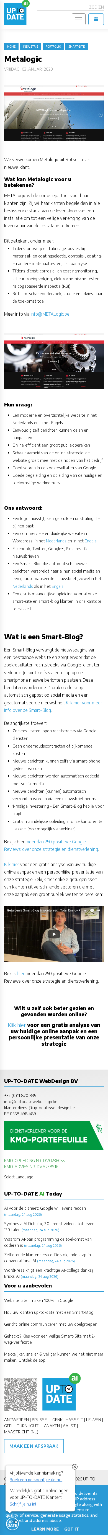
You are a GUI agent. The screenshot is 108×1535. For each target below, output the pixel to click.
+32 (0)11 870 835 (20, 1095)
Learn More (45, 1529)
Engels (90, 540)
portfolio (53, 46)
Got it (71, 1529)
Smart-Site (76, 46)
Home (11, 46)
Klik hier (11, 864)
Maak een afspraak (33, 1446)
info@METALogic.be (50, 314)
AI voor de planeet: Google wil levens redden (45, 1208)
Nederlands (56, 540)
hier (20, 973)
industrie (30, 46)
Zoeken (96, 7)
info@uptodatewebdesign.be (30, 1101)
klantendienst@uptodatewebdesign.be (39, 1107)
